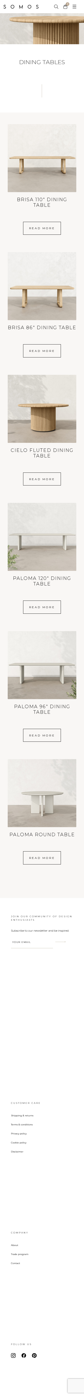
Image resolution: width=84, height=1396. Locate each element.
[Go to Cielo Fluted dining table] (42, 418)
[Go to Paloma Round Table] (42, 799)
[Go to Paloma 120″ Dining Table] (42, 546)
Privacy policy (19, 1133)
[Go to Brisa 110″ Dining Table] (42, 167)
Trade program (19, 1254)
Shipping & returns (22, 1115)
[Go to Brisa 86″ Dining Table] (42, 292)
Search (56, 6)
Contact (15, 1263)
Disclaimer (17, 1151)
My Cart (65, 6)
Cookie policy (18, 1142)
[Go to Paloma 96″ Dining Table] (42, 674)
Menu (74, 7)
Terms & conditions (22, 1124)
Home (25, 6)
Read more (42, 228)
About (14, 1245)
